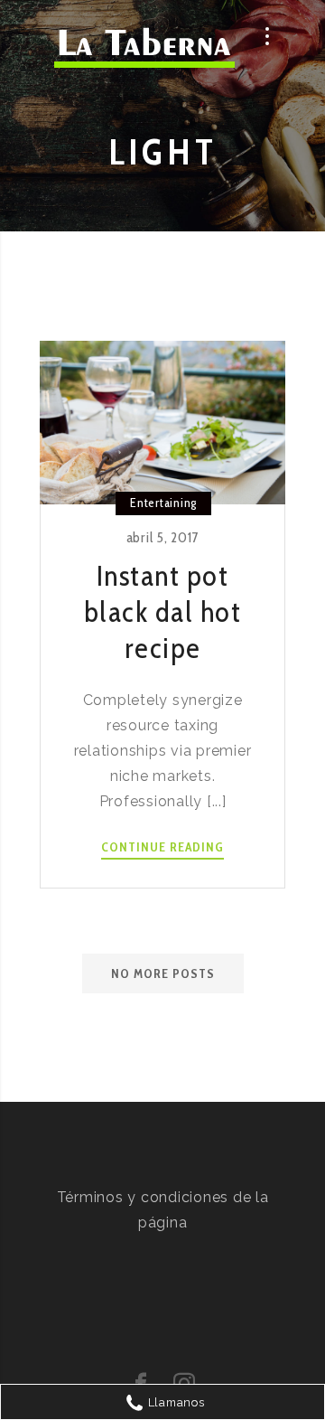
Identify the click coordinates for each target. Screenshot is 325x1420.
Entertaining (163, 502)
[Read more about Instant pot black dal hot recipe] (162, 423)
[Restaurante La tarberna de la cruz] (144, 51)
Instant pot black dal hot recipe (163, 611)
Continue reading (162, 848)
